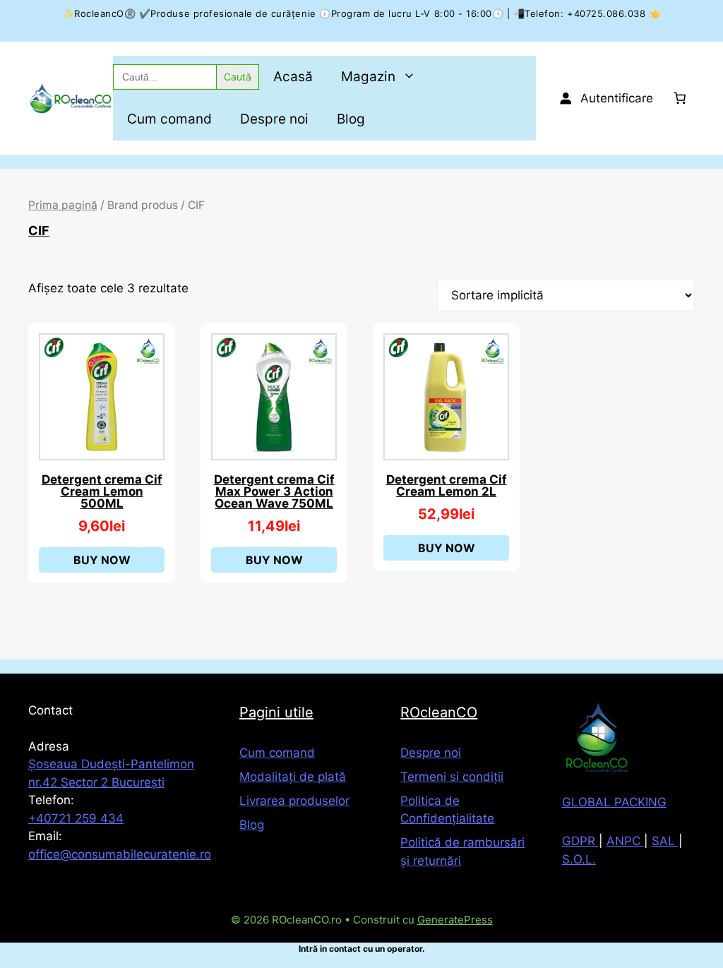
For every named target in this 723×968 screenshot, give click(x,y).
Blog (351, 119)
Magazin (368, 76)
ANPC (625, 841)
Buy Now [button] (102, 560)
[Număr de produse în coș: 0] (680, 98)
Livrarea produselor (294, 801)
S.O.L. (579, 859)
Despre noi (274, 119)
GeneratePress (455, 919)
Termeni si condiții (451, 777)
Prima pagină (62, 205)
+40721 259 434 (76, 818)
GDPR (580, 841)
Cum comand (169, 119)
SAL (665, 841)
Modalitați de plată (292, 777)
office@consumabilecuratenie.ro (119, 854)
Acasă (293, 76)
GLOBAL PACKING (614, 802)
